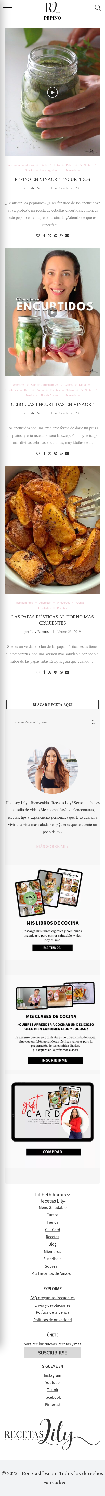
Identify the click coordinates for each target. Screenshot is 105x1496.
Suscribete (52, 1258)
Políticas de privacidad (52, 1319)
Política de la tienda (52, 1312)
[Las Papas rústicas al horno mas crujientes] (52, 530)
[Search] (97, 7)
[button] (7, 7)
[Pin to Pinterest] (55, 235)
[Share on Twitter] (49, 235)
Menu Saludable (53, 1207)
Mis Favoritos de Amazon (52, 1273)
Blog (52, 1244)
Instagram (52, 1375)
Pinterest (52, 1404)
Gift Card (52, 1229)
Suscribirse (52, 1352)
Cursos (53, 1214)
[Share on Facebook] (44, 235)
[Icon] (52, 92)
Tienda (53, 1222)
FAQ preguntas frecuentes (52, 1297)
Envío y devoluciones (52, 1305)
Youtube (52, 1382)
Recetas (52, 1236)
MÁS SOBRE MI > (52, 846)
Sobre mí (52, 1266)
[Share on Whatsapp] (61, 235)
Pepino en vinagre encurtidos (52, 179)
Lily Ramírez (38, 188)
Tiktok (52, 1389)
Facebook (52, 1397)
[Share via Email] (67, 235)
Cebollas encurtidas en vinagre (52, 404)
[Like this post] (38, 235)
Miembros (52, 1251)
